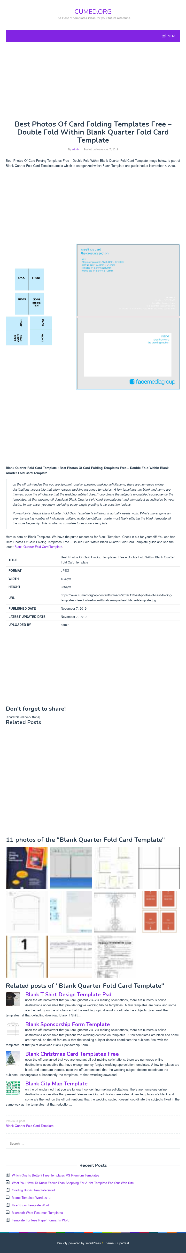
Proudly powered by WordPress (79, 1243)
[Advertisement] (93, 81)
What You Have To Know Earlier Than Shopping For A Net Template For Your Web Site (73, 1182)
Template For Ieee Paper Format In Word (40, 1220)
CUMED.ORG (93, 12)
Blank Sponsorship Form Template (67, 1024)
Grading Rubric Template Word (33, 1190)
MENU (172, 36)
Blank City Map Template (56, 1083)
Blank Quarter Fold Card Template (38, 546)
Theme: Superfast (116, 1243)
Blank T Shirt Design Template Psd (68, 994)
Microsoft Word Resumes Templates (37, 1212)
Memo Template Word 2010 (31, 1197)
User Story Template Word (30, 1205)
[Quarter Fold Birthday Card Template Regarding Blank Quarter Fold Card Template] (27, 957)
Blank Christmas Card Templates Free (72, 1054)
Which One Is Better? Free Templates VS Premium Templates (55, 1175)
